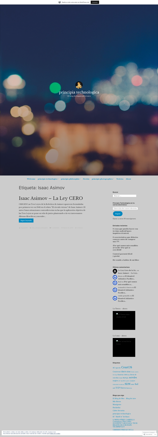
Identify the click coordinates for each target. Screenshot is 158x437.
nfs (119, 380)
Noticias (119, 179)
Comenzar (95, 2)
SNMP (132, 384)
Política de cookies (55, 433)
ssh (114, 388)
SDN (127, 383)
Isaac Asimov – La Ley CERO (51, 198)
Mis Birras (117, 401)
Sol (136, 384)
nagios (115, 381)
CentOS (126, 367)
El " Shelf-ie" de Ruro (121, 417)
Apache (118, 368)
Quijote (132, 380)
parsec (128, 380)
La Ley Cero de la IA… (127, 270)
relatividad (115, 384)
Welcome (31, 179)
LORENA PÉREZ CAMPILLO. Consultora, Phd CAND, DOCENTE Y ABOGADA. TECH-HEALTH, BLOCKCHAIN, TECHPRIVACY (125, 423)
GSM (125, 374)
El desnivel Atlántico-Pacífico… (127, 290)
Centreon (116, 372)
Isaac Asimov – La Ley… (128, 273)
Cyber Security (119, 410)
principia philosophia (70, 179)
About (128, 179)
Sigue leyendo (25, 221)
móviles (133, 377)
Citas (33, 228)
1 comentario (55, 228)
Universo (129, 388)
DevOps (115, 374)
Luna (120, 378)
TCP (117, 388)
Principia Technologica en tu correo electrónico (124, 204)
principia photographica (102, 179)
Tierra (123, 388)
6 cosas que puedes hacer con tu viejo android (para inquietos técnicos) (125, 231)
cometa (136, 371)
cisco (123, 371)
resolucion (121, 384)
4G (114, 368)
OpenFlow (123, 380)
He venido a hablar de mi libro (126, 260)
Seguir (117, 214)
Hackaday (116, 407)
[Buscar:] (124, 196)
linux (128, 374)
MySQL (125, 378)
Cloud (132, 371)
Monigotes (117, 404)
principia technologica (79, 92)
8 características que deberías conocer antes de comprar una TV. (125, 239)
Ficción (86, 179)
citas (128, 371)
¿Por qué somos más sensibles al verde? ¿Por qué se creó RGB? (125, 248)
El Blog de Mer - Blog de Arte (124, 398)
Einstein (120, 375)
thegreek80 (24, 228)
